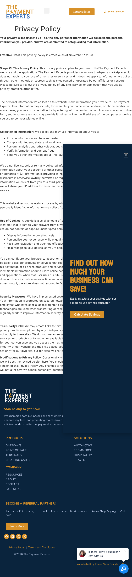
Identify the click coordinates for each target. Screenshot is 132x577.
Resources (14, 475)
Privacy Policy (17, 547)
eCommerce (83, 450)
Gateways (13, 445)
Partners (13, 489)
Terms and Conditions (41, 547)
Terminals (14, 455)
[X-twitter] (24, 536)
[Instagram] (18, 536)
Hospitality (83, 455)
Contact (12, 484)
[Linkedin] (12, 536)
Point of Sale (16, 450)
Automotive (83, 445)
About (11, 479)
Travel (79, 460)
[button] (47, 11)
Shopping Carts (18, 460)
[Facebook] (6, 536)
